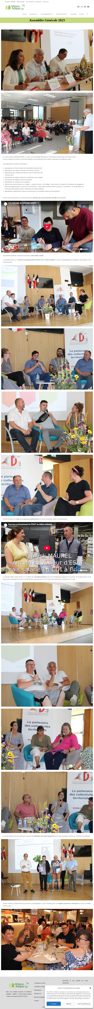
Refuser (68, 1004)
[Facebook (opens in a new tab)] (78, 7)
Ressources (46, 1)
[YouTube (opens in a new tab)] (88, 7)
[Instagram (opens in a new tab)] (81, 7)
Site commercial (30, 1)
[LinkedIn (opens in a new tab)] (84, 7)
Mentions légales (39, 997)
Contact (36, 1000)
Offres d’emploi (21, 1)
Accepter (53, 1004)
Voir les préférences (84, 1004)
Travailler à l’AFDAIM (10, 1)
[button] (90, 988)
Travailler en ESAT (39, 983)
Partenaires (38, 1)
